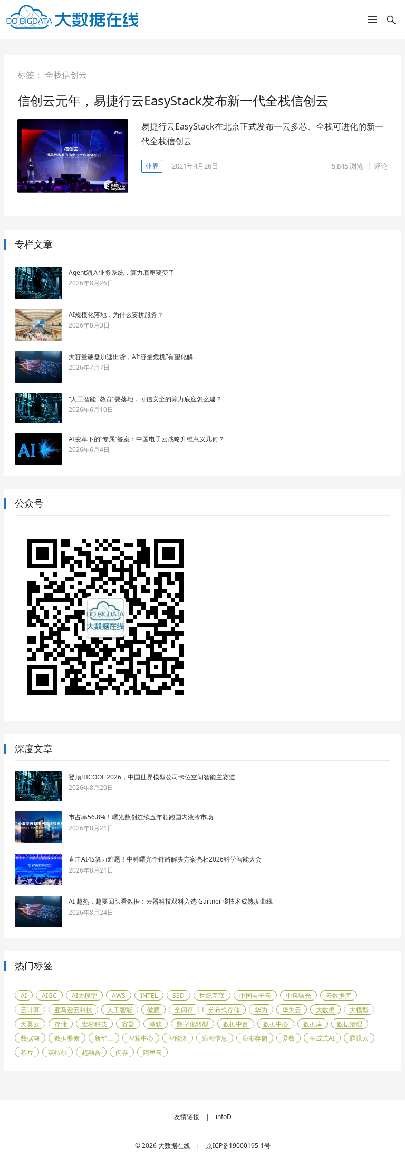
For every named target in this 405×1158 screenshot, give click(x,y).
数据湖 (30, 1038)
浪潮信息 (214, 1038)
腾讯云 (359, 1038)
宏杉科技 (94, 1024)
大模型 (359, 1009)
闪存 (121, 1052)
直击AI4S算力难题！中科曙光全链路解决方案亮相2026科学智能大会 (165, 859)
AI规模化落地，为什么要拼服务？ (116, 314)
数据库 (312, 1024)
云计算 (30, 1009)
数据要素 (67, 1038)
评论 (381, 166)
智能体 (177, 1038)
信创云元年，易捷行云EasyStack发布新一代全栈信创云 (173, 100)
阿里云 (152, 1052)
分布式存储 (224, 1009)
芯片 (27, 1052)
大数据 (325, 1009)
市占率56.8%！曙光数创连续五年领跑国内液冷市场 (141, 817)
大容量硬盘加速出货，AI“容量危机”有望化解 (131, 356)
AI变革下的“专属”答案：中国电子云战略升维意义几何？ (147, 438)
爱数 (288, 1038)
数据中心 (275, 1024)
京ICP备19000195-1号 (238, 1145)
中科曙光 (298, 995)
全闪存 (184, 1009)
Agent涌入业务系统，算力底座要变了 (122, 272)
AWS (119, 995)
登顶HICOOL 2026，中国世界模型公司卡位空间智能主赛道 (152, 777)
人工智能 (119, 1009)
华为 (261, 1009)
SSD (178, 995)
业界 (152, 166)
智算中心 (140, 1038)
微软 (155, 1024)
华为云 (291, 1009)
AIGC (49, 995)
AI (24, 995)
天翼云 (30, 1024)
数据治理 (349, 1024)
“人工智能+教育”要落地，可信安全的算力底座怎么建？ (145, 398)
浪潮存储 (254, 1038)
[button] (372, 21)
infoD (224, 1116)
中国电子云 (255, 995)
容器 (128, 1024)
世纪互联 (212, 995)
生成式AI (322, 1038)
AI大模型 (84, 995)
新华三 (103, 1038)
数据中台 (235, 1024)
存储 (60, 1024)
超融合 (91, 1052)
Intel (149, 995)
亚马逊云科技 (73, 1009)
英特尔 (57, 1052)
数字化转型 (192, 1024)
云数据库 (338, 995)
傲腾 (153, 1009)
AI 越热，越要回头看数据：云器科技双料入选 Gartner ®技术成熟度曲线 (171, 901)
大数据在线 (174, 1145)
